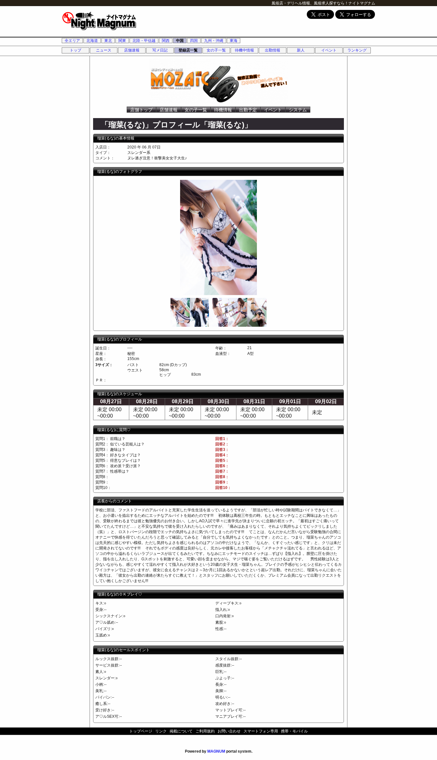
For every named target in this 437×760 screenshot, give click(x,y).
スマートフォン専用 (260, 731)
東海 (233, 40)
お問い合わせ (229, 731)
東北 (108, 40)
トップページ (140, 731)
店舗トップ (141, 109)
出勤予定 (248, 109)
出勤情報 (272, 50)
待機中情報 (244, 50)
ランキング (357, 50)
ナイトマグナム (361, 3)
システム (298, 109)
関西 (166, 40)
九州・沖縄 (213, 40)
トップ (75, 50)
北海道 (92, 40)
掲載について (181, 731)
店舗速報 (131, 50)
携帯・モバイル (294, 731)
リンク (161, 731)
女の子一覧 (216, 50)
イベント (329, 50)
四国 (194, 40)
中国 (180, 40)
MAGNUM (216, 751)
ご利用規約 (205, 731)
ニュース (103, 50)
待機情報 (223, 109)
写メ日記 (160, 50)
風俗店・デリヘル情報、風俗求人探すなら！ (310, 3)
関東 (122, 40)
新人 (301, 50)
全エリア (72, 40)
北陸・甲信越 (143, 40)
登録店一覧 (188, 50)
